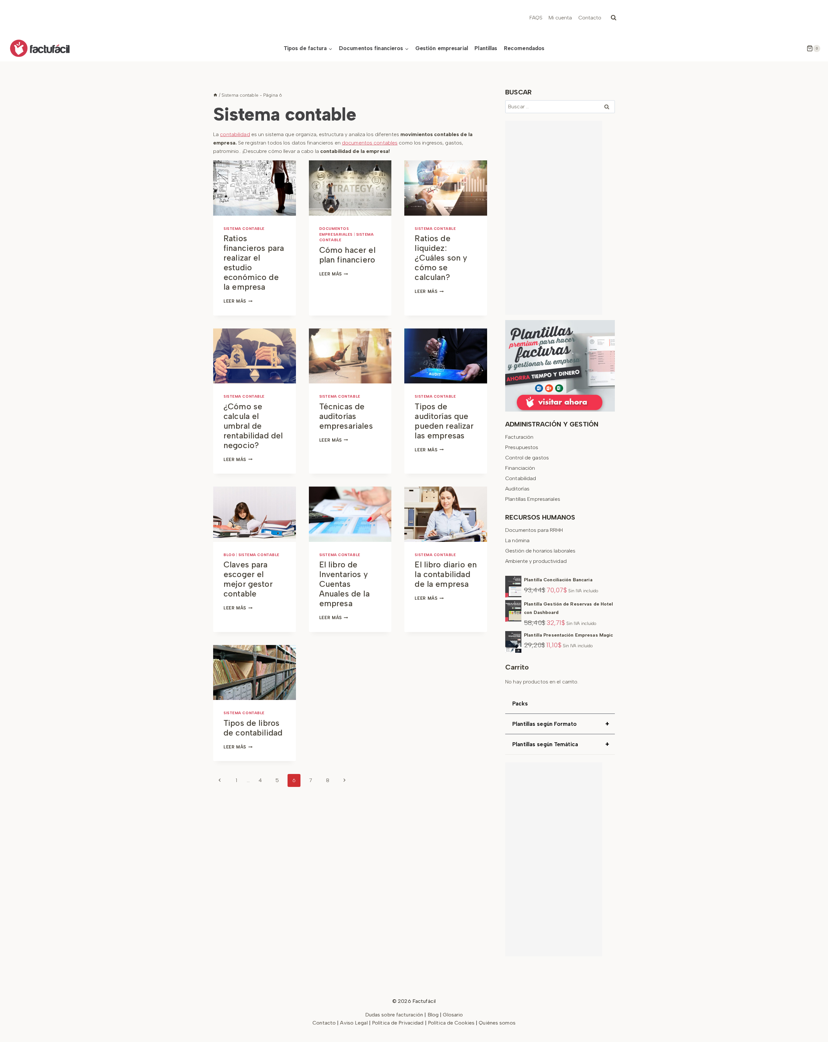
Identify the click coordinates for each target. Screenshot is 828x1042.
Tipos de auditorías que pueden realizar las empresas (444, 421)
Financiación (520, 468)
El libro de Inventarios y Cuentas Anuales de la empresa (344, 584)
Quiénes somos (497, 1023)
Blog (229, 555)
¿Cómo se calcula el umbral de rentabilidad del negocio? (253, 426)
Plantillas (485, 48)
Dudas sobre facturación (394, 1015)
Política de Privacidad (398, 1023)
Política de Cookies (451, 1023)
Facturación (519, 437)
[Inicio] (215, 95)
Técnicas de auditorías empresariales (346, 416)
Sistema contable (244, 228)
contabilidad (235, 134)
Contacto (590, 18)
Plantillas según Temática (560, 744)
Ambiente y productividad (536, 561)
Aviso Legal (354, 1023)
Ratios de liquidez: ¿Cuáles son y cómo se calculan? (441, 257)
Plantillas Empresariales (532, 499)
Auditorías (517, 489)
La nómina (517, 540)
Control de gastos (527, 458)
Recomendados (524, 48)
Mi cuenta (560, 18)
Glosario (453, 1015)
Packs (520, 703)
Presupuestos (521, 447)
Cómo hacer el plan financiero (347, 254)
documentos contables (370, 143)
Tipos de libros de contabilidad (252, 727)
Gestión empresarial (441, 48)
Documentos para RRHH (534, 530)
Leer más (237, 301)
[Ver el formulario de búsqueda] (613, 18)
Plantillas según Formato (560, 724)
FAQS (535, 18)
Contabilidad (520, 478)
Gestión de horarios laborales (540, 551)
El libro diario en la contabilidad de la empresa (446, 574)
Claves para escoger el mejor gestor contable (248, 579)
